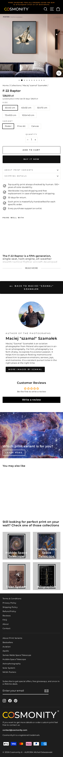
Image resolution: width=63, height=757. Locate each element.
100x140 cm (28, 115)
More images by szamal (25, 369)
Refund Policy (9, 611)
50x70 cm (42, 108)
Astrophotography (12, 663)
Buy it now (32, 159)
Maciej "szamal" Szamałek (35, 85)
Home (6, 85)
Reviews (7, 615)
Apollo (6, 651)
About (6, 624)
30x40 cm (10, 108)
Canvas (35, 126)
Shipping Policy (10, 607)
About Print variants (19, 170)
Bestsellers (8, 642)
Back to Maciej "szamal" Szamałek (34, 287)
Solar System (9, 668)
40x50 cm (26, 108)
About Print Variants (12, 638)
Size (5, 102)
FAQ (5, 620)
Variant (8, 121)
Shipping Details (16, 176)
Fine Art (21, 126)
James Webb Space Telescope (17, 655)
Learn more (14, 452)
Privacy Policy (9, 603)
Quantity (31, 134)
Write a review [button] (31, 399)
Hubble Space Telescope (14, 659)
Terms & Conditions (12, 598)
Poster (8, 126)
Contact (6, 628)
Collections (15, 85)
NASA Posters (9, 672)
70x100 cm (10, 115)
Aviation (7, 647)
